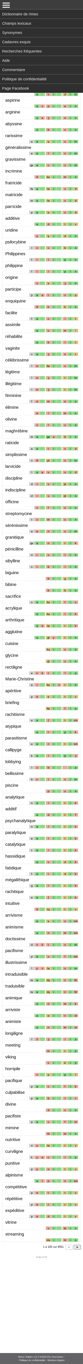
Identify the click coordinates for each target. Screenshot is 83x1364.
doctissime (15, 938)
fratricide (13, 183)
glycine (11, 655)
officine (12, 501)
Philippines (15, 253)
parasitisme (16, 738)
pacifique (13, 1080)
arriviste (12, 1009)
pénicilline (14, 549)
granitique (14, 537)
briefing (12, 702)
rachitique (14, 891)
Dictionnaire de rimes (20, 14)
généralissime (18, 147)
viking (10, 1057)
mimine (12, 1127)
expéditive (14, 1210)
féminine (13, 395)
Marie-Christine (19, 679)
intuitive (12, 903)
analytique (14, 797)
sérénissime (16, 525)
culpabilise (15, 1092)
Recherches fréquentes (22, 51)
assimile (12, 324)
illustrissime (16, 962)
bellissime (14, 773)
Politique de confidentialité (24, 79)
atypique (13, 726)
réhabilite (13, 336)
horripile (12, 1068)
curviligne (14, 1151)
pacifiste (13, 1116)
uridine (11, 230)
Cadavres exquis (16, 42)
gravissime (15, 159)
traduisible (14, 986)
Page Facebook (15, 88)
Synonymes (12, 33)
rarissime (14, 135)
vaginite (12, 348)
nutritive (12, 1139)
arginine (12, 112)
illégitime (13, 383)
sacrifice (13, 596)
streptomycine (18, 513)
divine (10, 1104)
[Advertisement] (41, 1302)
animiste (13, 1021)
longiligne (14, 1033)
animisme (14, 927)
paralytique (15, 832)
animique (13, 998)
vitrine (11, 1222)
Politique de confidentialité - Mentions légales (42, 1360)
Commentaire (13, 70)
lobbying (13, 761)
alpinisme (14, 1175)
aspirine (12, 100)
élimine (12, 407)
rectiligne (13, 667)
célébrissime (17, 360)
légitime (12, 372)
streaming (14, 1234)
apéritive (13, 690)
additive (12, 218)
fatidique (13, 868)
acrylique (13, 608)
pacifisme (14, 950)
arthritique (14, 620)
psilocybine (15, 242)
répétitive (14, 1198)
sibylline (12, 561)
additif (11, 809)
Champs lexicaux (16, 23)
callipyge (13, 749)
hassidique (15, 856)
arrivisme (14, 915)
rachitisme (15, 714)
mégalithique (17, 879)
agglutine (13, 631)
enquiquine (15, 301)
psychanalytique (20, 820)
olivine (11, 419)
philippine (14, 265)
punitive (12, 1163)
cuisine (11, 643)
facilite (11, 312)
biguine (12, 572)
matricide (14, 194)
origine (11, 277)
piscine (11, 785)
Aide (6, 60)
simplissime (16, 454)
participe (13, 289)
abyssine (13, 123)
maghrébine (16, 431)
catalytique (15, 844)
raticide (12, 442)
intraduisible (16, 974)
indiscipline (15, 490)
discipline (13, 478)
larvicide (13, 466)
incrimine (13, 171)
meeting (12, 1045)
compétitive (16, 1187)
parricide (13, 206)
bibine (10, 584)
